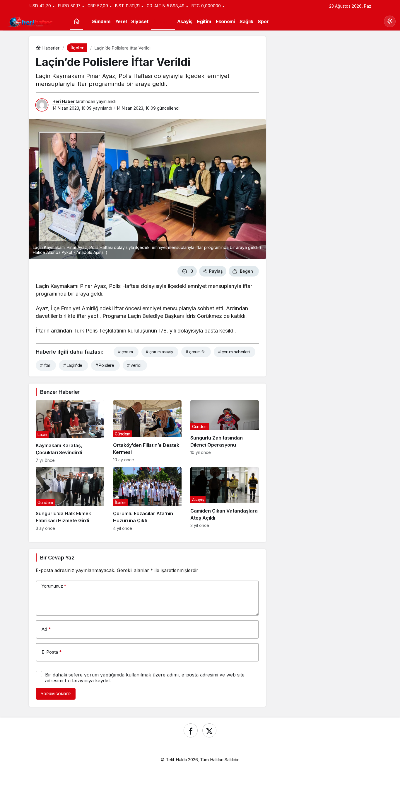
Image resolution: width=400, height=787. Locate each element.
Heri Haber (63, 101)
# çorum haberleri (233, 351)
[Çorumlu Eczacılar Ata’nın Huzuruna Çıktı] (147, 499)
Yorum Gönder (56, 694)
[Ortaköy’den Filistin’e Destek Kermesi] (147, 431)
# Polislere (104, 365)
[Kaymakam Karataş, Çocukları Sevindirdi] (70, 431)
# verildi (134, 365)
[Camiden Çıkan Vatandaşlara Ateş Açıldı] (224, 499)
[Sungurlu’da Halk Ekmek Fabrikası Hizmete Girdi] (70, 499)
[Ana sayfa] (76, 21)
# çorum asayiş (159, 351)
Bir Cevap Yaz (57, 557)
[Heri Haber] (30, 21)
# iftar (45, 365)
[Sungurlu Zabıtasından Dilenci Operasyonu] (224, 431)
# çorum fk (195, 351)
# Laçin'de (72, 365)
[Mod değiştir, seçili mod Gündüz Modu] (390, 21)
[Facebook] (191, 730)
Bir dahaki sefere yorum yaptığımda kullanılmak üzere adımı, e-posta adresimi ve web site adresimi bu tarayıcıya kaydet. (145, 677)
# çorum (125, 351)
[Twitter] (209, 730)
